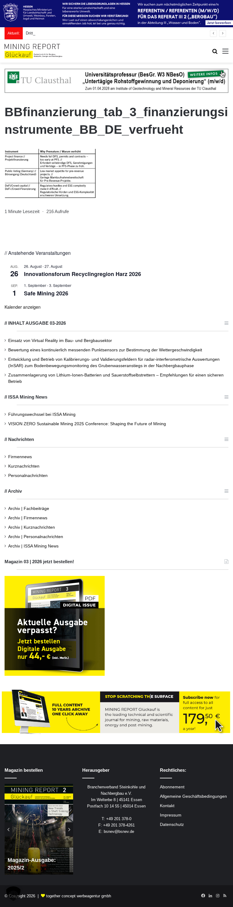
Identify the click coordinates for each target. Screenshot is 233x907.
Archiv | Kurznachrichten (31, 527)
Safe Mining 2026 (46, 293)
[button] (13, 893)
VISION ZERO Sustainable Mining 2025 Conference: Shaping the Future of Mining (87, 424)
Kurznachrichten (23, 466)
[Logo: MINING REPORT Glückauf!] (33, 51)
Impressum (170, 815)
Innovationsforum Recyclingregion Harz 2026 (82, 274)
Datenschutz (172, 824)
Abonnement (172, 787)
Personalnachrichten (28, 475)
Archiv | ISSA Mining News (33, 546)
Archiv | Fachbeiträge (28, 508)
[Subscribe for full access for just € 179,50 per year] (116, 712)
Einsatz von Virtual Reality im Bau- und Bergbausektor (60, 340)
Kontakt (167, 805)
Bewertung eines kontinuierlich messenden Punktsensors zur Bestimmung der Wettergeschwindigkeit (105, 350)
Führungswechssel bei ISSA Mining (42, 414)
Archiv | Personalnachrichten (35, 536)
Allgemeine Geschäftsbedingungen (193, 796)
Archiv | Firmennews (27, 518)
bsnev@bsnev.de (119, 831)
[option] (39, 829)
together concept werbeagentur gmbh (78, 896)
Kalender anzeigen (23, 307)
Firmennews (20, 457)
